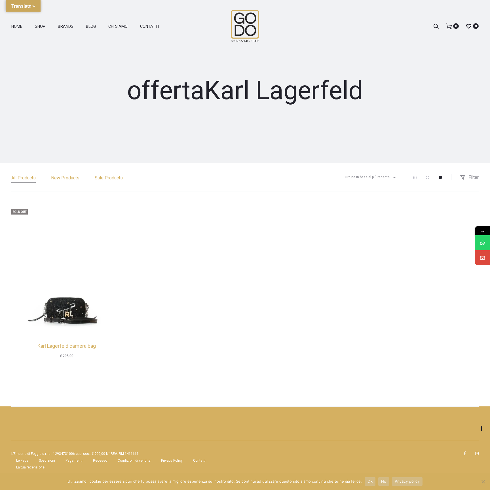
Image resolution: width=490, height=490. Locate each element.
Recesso (100, 461)
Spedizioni (47, 461)
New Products (65, 178)
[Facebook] (465, 453)
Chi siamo (118, 26)
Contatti (149, 26)
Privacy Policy (172, 461)
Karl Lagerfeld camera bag (66, 346)
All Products (23, 178)
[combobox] (370, 177)
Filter (473, 177)
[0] (449, 26)
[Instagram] (477, 453)
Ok (370, 481)
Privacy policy (407, 481)
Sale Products (109, 178)
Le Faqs (22, 461)
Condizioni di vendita (134, 461)
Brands (65, 26)
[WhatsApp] (482, 242)
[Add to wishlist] (115, 210)
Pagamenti (74, 461)
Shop (40, 26)
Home (16, 26)
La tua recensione (30, 467)
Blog (91, 26)
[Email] (482, 257)
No (383, 481)
